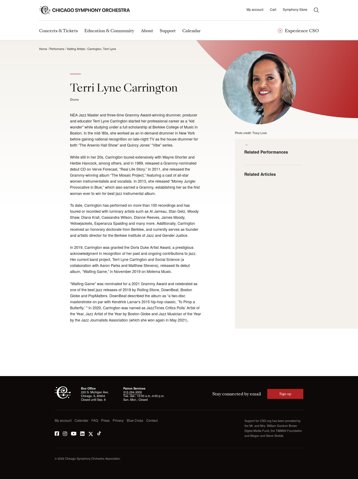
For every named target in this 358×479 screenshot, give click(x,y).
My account (255, 9)
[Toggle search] (316, 9)
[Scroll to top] (11, 474)
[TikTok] (99, 433)
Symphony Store (295, 9)
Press (105, 420)
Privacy (118, 420)
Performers (57, 49)
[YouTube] (73, 433)
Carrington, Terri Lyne (101, 49)
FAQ (94, 420)
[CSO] (63, 397)
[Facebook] (57, 433)
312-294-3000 (132, 392)
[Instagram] (65, 433)
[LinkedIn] (82, 433)
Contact (152, 420)
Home (43, 49)
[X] (90, 433)
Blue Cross (135, 420)
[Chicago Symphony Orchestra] (87, 10)
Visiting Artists (76, 49)
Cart (273, 9)
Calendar (81, 420)
